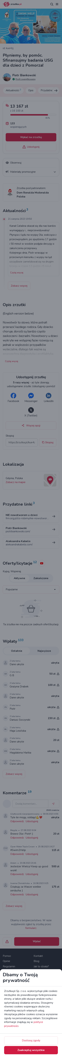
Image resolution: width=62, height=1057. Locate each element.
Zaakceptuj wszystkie (31, 1050)
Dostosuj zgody (31, 1040)
